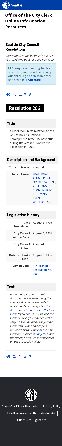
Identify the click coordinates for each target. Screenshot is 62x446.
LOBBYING (40, 194)
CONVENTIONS (43, 190)
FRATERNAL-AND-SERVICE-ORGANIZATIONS (44, 178)
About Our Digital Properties (20, 406)
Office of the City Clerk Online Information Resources (28, 21)
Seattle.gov (10, 2)
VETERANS (40, 186)
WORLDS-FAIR (42, 202)
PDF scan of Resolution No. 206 (42, 270)
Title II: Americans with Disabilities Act (31, 413)
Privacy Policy (51, 406)
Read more (34, 80)
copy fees (42, 334)
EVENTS (38, 198)
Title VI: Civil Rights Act (31, 420)
